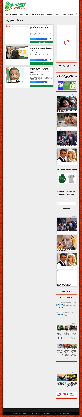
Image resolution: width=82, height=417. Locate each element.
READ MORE (41, 42)
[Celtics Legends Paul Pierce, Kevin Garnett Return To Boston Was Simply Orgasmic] (17, 52)
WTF (30, 14)
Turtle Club (8, 14)
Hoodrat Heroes (36, 14)
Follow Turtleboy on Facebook (67, 66)
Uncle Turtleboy (33, 52)
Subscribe (66, 208)
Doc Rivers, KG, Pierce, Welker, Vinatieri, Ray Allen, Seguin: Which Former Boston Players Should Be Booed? (40, 70)
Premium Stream (24, 14)
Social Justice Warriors (46, 14)
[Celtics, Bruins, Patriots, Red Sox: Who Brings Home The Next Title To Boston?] (17, 32)
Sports (8, 26)
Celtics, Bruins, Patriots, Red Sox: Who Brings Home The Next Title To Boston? (41, 27)
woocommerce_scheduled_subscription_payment (66, 312)
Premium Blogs (15, 14)
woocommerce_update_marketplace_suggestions (66, 302)
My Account (70, 14)
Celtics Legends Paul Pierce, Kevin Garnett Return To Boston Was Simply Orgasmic (41, 48)
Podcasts (56, 14)
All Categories (63, 14)
